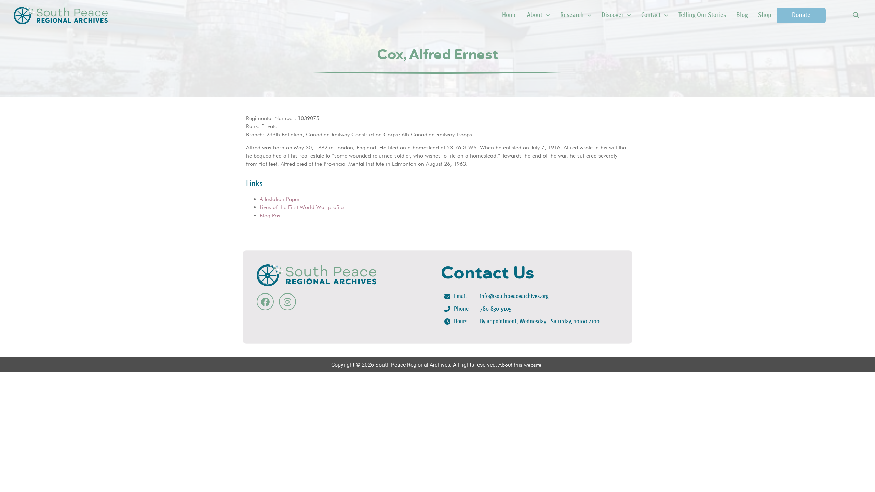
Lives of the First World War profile (302, 207)
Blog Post (271, 215)
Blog (742, 15)
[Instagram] (287, 301)
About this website (519, 364)
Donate (801, 15)
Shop (764, 15)
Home (509, 15)
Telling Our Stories (702, 15)
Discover (612, 15)
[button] (855, 15)
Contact (651, 15)
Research (572, 15)
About (534, 15)
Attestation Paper (280, 199)
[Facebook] (265, 301)
